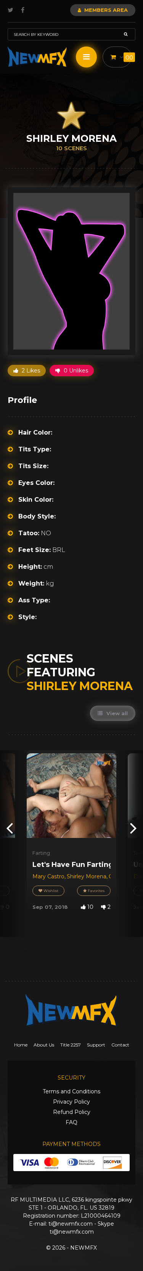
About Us (44, 1045)
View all (116, 713)
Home (20, 1045)
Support (96, 1045)
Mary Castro (48, 876)
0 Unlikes (75, 370)
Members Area (105, 10)
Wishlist (50, 890)
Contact (120, 1045)
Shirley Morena (86, 876)
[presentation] (9, 828)
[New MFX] (37, 57)
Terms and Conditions (71, 1091)
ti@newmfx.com (70, 1223)
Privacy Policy (71, 1101)
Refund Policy (71, 1112)
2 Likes (30, 370)
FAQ (71, 1122)
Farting (41, 853)
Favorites (95, 890)
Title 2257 (70, 1045)
